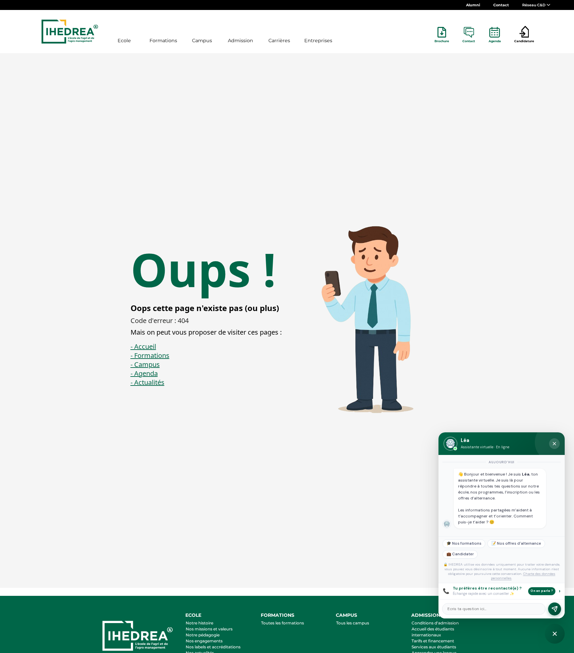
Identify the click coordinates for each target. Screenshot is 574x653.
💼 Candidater (460, 554)
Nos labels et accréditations (213, 646)
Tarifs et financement (433, 640)
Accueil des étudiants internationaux (433, 631)
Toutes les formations (282, 622)
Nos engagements (204, 640)
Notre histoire (199, 622)
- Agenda (144, 373)
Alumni (473, 5)
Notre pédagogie (203, 634)
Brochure (441, 41)
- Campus (145, 364)
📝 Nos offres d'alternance (516, 543)
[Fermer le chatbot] (554, 443)
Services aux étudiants (434, 646)
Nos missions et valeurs (209, 628)
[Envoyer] (554, 608)
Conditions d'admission (435, 622)
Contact (501, 5)
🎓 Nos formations (463, 543)
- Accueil (143, 346)
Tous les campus (352, 622)
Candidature (524, 41)
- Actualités (147, 382)
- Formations (150, 355)
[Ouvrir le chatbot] (555, 634)
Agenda (495, 41)
